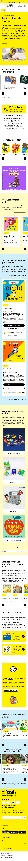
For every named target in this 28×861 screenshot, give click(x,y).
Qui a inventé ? (7, 308)
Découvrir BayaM (14, 174)
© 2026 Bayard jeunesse (6, 857)
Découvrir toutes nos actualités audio (13, 97)
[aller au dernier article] (3, 745)
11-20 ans (19, 10)
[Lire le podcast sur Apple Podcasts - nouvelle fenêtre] (16, 336)
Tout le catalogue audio (19, 212)
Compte (24, 6)
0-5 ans (8, 10)
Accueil (3, 15)
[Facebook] (8, 802)
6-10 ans (14, 10)
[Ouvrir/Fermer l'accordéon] (25, 837)
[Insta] (4, 802)
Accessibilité (4, 859)
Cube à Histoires (14, 482)
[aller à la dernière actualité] (3, 93)
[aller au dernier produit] (3, 605)
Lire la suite (4, 43)
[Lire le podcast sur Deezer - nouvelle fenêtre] (22, 332)
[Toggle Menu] (3, 6)
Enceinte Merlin (14, 511)
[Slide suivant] (25, 249)
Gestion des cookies (5, 853)
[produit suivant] (25, 605)
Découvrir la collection (14, 325)
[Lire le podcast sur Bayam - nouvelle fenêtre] (11, 332)
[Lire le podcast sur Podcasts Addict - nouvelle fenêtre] (10, 336)
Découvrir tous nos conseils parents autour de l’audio (14, 784)
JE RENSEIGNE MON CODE (10, 690)
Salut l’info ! (7, 369)
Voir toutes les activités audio (13, 749)
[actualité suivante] (25, 93)
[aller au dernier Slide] (3, 249)
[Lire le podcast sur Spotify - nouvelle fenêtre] (17, 332)
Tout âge (3, 10)
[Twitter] (18, 802)
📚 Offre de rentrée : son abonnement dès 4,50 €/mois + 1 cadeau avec (14, 1)
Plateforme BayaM (14, 453)
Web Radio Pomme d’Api (14, 540)
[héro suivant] (25, 158)
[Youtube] (13, 802)
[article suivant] (25, 745)
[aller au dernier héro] (3, 158)
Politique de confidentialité (7, 855)
